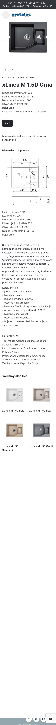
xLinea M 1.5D (9, 139)
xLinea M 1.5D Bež (40, 410)
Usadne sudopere (17, 136)
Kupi (7, 123)
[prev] (5, 70)
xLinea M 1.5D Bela (13, 410)
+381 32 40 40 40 (36, 3)
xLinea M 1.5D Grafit (41, 446)
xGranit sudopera (37, 136)
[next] (13, 70)
